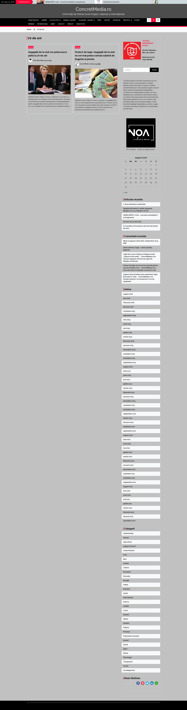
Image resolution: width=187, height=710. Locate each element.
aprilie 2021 (127, 504)
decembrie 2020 (129, 521)
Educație (126, 576)
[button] (149, 20)
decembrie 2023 (129, 401)
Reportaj (126, 20)
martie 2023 (127, 418)
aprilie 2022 (127, 452)
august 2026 (128, 294)
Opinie (125, 619)
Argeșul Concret (69, 20)
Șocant (126, 640)
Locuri (125, 610)
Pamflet (70, 24)
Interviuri (116, 20)
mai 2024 (126, 380)
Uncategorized (129, 670)
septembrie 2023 (129, 414)
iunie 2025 (127, 324)
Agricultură (127, 542)
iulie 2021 (126, 491)
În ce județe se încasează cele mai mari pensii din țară (142, 2)
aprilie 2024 (127, 384)
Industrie (126, 589)
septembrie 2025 (129, 315)
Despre (44, 20)
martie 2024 (127, 388)
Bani (125, 559)
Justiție (107, 20)
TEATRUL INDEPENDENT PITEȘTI (148, 43)
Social (31, 47)
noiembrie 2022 (129, 427)
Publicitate (80, 24)
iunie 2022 (127, 444)
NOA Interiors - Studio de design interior (140, 149)
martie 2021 (127, 508)
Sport (125, 649)
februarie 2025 (128, 341)
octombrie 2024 (129, 358)
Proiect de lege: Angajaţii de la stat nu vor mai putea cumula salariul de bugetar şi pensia (95, 55)
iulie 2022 (126, 439)
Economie (127, 572)
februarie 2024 (128, 392)
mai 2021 (126, 499)
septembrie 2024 (129, 362)
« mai (125, 192)
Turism (125, 666)
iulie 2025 (126, 320)
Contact (61, 24)
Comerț (126, 563)
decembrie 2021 (129, 469)
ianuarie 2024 (128, 397)
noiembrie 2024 (129, 354)
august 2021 (128, 486)
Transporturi (128, 662)
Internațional (42, 24)
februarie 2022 (128, 461)
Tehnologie (127, 657)
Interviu (126, 602)
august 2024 (128, 367)
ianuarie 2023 (128, 422)
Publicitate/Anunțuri (131, 636)
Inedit (53, 24)
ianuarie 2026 (128, 307)
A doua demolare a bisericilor (134, 204)
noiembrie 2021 (129, 474)
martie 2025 (127, 337)
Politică (126, 627)
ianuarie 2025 (128, 345)
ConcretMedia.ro (93, 9)
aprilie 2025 (127, 332)
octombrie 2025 (129, 311)
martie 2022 (127, 457)
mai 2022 (126, 448)
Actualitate (54, 20)
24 (126, 182)
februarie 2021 (128, 512)
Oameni (126, 615)
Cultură (126, 568)
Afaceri (126, 538)
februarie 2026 (128, 303)
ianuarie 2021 (128, 516)
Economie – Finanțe (86, 20)
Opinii (99, 20)
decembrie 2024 (129, 350)
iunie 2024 (127, 375)
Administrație (128, 533)
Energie (126, 580)
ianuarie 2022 (128, 465)
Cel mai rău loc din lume (74, 2)
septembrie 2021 (129, 482)
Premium (31, 24)
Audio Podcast (33, 20)
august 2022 (128, 435)
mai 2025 (126, 328)
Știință (136, 20)
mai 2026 (126, 298)
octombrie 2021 (129, 478)
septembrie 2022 (129, 431)
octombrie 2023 (129, 409)
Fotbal (125, 585)
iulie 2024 (127, 371)
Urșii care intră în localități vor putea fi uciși (139, 270)
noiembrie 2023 (129, 405)
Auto (125, 555)
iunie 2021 (127, 495)
